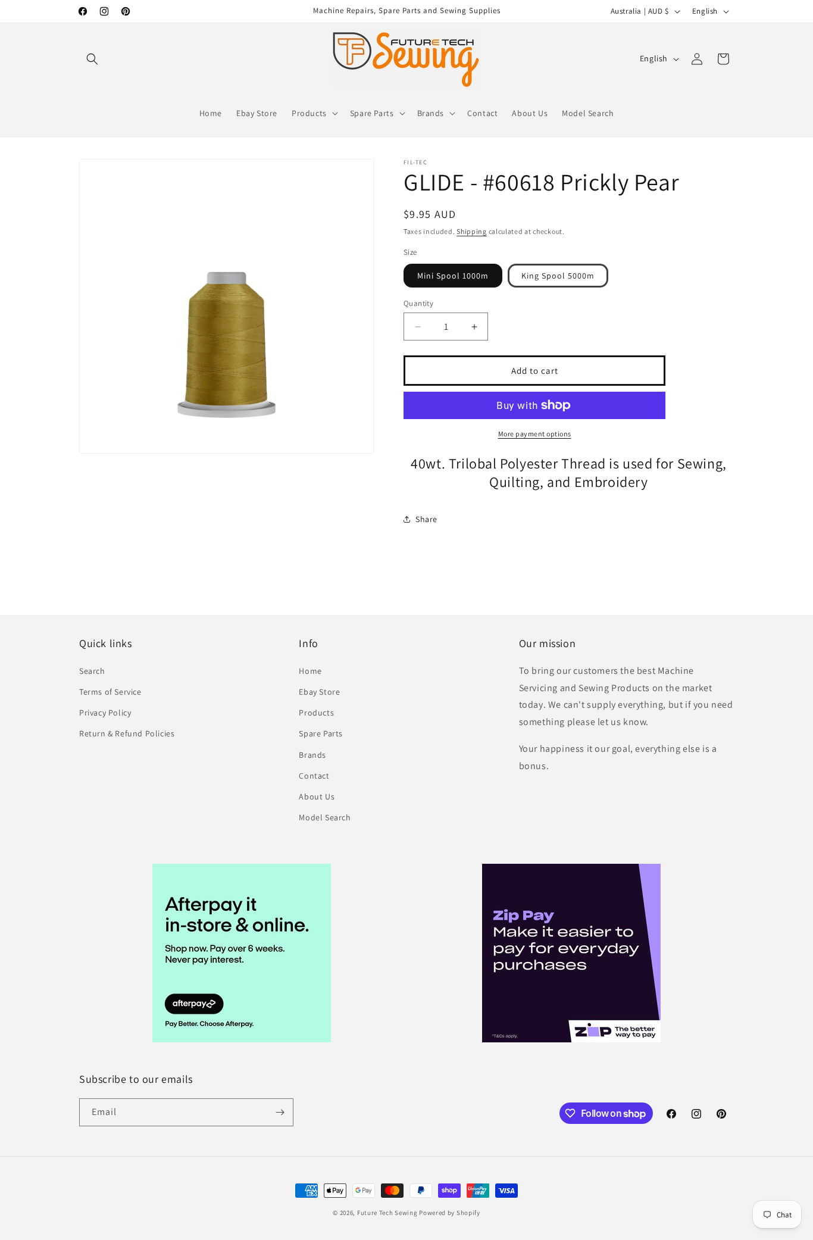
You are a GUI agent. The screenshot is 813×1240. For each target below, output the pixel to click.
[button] (92, 59)
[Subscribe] (280, 1112)
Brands (312, 754)
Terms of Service (110, 691)
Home (310, 671)
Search (92, 671)
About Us (316, 796)
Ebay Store (319, 691)
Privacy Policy (105, 712)
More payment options (534, 433)
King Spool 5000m (558, 275)
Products (316, 712)
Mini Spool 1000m (453, 275)
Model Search (325, 817)
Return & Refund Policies (126, 733)
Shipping (471, 231)
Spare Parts (321, 733)
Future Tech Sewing (387, 1212)
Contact (314, 775)
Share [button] (426, 519)
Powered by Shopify (449, 1212)
